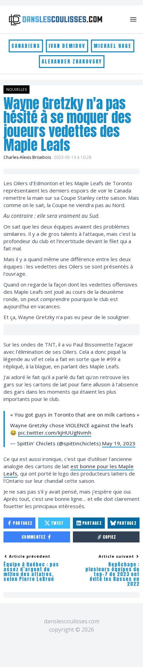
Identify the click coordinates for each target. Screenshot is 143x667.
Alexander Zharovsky (72, 61)
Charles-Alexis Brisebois (27, 157)
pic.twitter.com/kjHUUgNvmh (54, 432)
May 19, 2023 (118, 443)
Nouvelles (16, 89)
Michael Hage (113, 46)
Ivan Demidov (67, 46)
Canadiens (25, 46)
